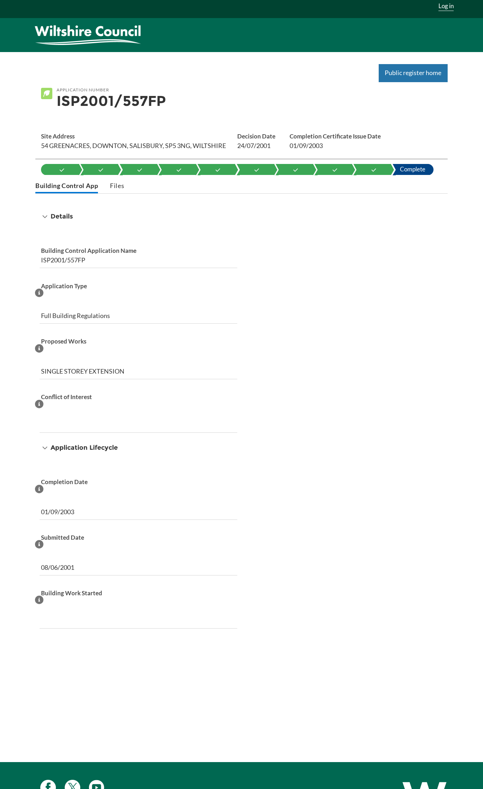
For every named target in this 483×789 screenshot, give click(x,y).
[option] (62, 169)
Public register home (413, 72)
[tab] (66, 186)
